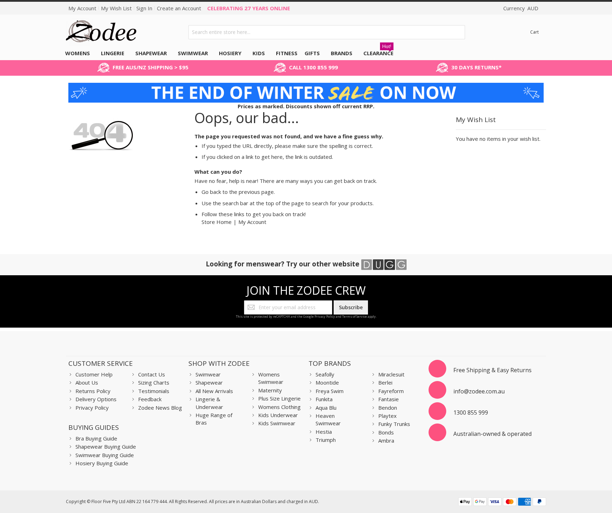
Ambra (386, 440)
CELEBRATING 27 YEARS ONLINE (248, 8)
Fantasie (388, 399)
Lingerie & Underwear (209, 403)
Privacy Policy (324, 316)
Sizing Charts (153, 382)
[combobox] (326, 32)
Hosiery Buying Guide (101, 463)
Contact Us (151, 374)
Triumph (326, 439)
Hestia (324, 431)
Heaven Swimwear (328, 419)
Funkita (324, 399)
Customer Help (94, 374)
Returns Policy (92, 390)
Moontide (327, 382)
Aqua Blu (326, 407)
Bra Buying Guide (96, 438)
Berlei (385, 382)
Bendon (387, 407)
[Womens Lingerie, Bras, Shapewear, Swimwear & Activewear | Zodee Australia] (101, 32)
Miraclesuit (391, 374)
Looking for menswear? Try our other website (283, 263)
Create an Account (179, 8)
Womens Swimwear (270, 378)
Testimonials (153, 390)
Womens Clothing (279, 406)
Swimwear (208, 374)
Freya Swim (330, 390)
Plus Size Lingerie (279, 398)
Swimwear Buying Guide (104, 455)
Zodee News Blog (160, 407)
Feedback (150, 399)
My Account (82, 8)
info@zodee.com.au (479, 391)
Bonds (386, 432)
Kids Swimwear (276, 423)
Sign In (144, 8)
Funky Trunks (394, 423)
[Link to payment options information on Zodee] (502, 502)
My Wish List (116, 8)
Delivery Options (96, 399)
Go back (211, 191)
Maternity (270, 390)
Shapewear (209, 382)
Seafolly (325, 374)
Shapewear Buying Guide (105, 446)
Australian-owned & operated (492, 434)
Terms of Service (354, 316)
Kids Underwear (278, 415)
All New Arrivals (214, 390)
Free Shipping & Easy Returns (492, 370)
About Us (86, 382)
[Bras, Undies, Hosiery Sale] (306, 86)
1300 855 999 (470, 412)
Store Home (217, 221)
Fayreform (391, 390)
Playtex (387, 415)
